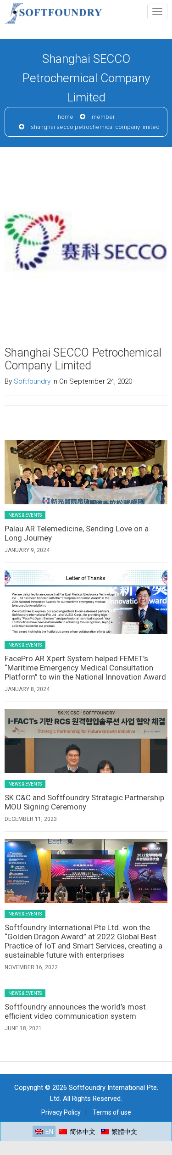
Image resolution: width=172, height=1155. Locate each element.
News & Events (25, 515)
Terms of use (112, 1112)
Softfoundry (32, 381)
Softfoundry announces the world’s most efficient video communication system (75, 1011)
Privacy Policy (61, 1112)
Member (103, 117)
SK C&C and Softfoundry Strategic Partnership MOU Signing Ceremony (84, 802)
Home (65, 117)
